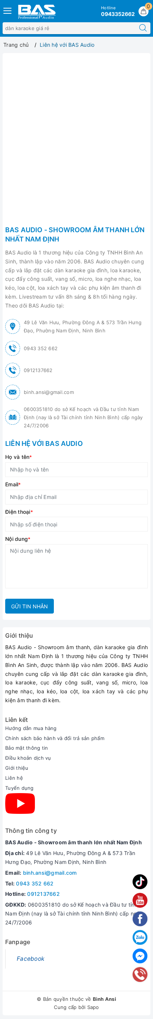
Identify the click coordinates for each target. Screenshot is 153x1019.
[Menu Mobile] (8, 10)
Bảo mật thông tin (26, 748)
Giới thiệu (17, 768)
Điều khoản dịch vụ (28, 758)
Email (13, 484)
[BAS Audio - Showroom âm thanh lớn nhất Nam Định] (36, 11)
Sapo (93, 1007)
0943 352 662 (41, 348)
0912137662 (38, 370)
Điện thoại (19, 512)
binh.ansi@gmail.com (49, 392)
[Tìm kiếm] (143, 28)
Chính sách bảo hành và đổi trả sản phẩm (54, 738)
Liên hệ (14, 778)
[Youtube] (20, 803)
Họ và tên (18, 457)
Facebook (31, 958)
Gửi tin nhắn (29, 606)
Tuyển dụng (19, 788)
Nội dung (17, 539)
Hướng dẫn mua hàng (31, 728)
